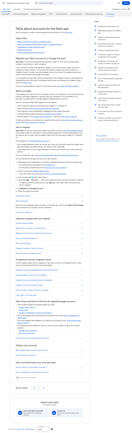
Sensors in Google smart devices (108, 50)
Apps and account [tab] (76, 14)
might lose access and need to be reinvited (44, 109)
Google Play (49, 165)
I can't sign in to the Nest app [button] (26, 295)
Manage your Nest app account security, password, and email (108, 69)
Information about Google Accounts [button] (28, 253)
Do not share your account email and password (110, 113)
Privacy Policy (20, 429)
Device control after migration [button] (26, 238)
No (44, 388)
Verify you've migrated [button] (24, 212)
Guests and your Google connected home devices (109, 99)
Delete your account (24, 50)
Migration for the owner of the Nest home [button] (31, 228)
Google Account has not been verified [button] (29, 285)
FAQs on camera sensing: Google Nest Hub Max (110, 80)
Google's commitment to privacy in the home (35, 313)
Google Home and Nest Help (17, 3)
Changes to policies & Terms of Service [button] (29, 248)
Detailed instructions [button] (23, 196)
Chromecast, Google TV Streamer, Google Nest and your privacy (109, 56)
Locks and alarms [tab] (61, 14)
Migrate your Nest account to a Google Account (34, 42)
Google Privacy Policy (26, 307)
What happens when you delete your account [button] (32, 350)
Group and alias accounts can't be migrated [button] (31, 275)
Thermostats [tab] (6, 14)
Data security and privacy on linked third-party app (109, 106)
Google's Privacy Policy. (52, 114)
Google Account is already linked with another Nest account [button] (37, 270)
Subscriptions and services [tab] (94, 14)
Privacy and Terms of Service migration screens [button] (32, 338)
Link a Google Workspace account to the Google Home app (57, 155)
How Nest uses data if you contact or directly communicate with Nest (110, 119)
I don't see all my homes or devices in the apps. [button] (32, 290)
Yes (34, 388)
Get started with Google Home (33, 9)
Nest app (69, 33)
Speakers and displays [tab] (38, 14)
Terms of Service (29, 429)
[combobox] (71, 3)
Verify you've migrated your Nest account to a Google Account (39, 44)
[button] (3, 3)
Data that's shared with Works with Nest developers (109, 86)
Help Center (6, 9)
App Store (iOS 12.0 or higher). (55, 168)
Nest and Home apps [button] (23, 243)
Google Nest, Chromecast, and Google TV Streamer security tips (108, 62)
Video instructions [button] (22, 201)
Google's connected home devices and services (109, 38)
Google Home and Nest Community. (107, 141)
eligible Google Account (41, 171)
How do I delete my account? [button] (26, 355)
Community (16, 9)
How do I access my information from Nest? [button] (31, 367)
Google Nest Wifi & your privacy (108, 74)
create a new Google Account (55, 174)
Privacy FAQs (26, 83)
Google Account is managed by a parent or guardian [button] (34, 280)
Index (97, 22)
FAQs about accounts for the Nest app (109, 32)
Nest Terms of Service (69, 117)
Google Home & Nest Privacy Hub (108, 26)
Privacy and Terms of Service (35, 122)
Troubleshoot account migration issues (31, 47)
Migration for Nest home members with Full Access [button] (34, 233)
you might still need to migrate (68, 86)
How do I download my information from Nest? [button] (32, 372)
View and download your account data (30, 53)
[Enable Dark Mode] (52, 429)
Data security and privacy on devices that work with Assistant (109, 45)
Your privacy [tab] (110, 14)
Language (41, 426)
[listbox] (43, 429)
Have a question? (101, 136)
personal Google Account (74, 131)
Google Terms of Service (42, 117)
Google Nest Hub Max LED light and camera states (109, 93)
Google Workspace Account (39, 141)
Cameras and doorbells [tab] (20, 14)
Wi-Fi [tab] (51, 14)
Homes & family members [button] (24, 223)
